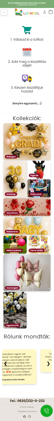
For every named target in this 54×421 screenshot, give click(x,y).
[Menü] (4, 12)
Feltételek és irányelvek (27, 411)
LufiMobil (30, 407)
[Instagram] (29, 416)
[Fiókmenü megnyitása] (45, 12)
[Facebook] (24, 416)
